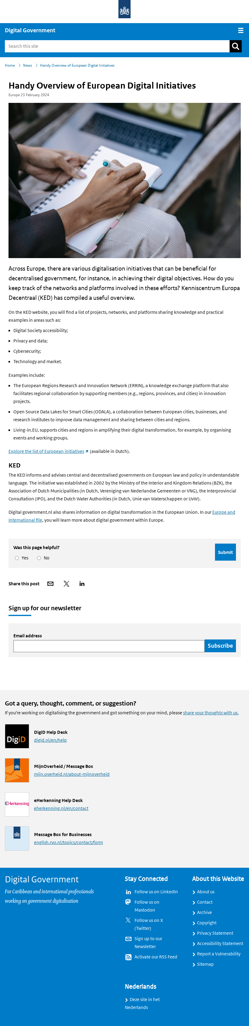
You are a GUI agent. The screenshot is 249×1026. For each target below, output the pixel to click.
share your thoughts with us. (211, 713)
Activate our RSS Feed (156, 957)
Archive (204, 912)
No (45, 558)
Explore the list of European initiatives (49, 451)
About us (205, 892)
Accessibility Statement (220, 943)
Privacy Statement (215, 933)
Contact (205, 902)
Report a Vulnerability (218, 954)
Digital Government (30, 30)
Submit (225, 552)
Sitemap (205, 964)
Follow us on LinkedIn (156, 892)
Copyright (207, 923)
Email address (27, 636)
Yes (24, 558)
